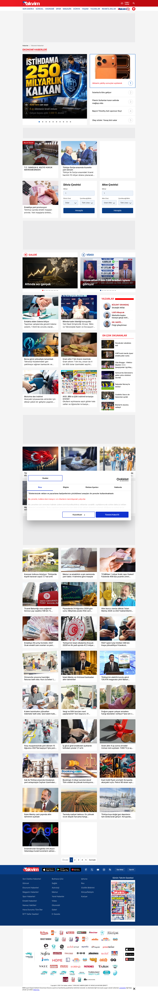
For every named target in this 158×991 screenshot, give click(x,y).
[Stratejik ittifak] (107, 306)
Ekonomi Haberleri (31, 887)
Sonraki (92, 860)
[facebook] (86, 870)
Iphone (84, 879)
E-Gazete (56, 914)
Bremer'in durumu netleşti (122, 406)
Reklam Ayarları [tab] (92, 487)
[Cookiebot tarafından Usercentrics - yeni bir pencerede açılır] (118, 479)
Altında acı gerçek (38, 284)
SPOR (58, 9)
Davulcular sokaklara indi (123, 344)
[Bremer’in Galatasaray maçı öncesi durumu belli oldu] (107, 406)
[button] (25, 274)
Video (54, 901)
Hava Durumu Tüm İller (33, 909)
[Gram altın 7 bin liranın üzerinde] (79, 345)
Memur (55, 892)
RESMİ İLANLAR (109, 9)
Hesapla (79, 210)
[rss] (110, 870)
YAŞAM (85, 9)
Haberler (25, 45)
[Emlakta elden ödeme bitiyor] (40, 307)
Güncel (26, 883)
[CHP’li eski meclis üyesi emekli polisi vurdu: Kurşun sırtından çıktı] (107, 354)
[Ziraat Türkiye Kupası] (133, 9)
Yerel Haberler (58, 896)
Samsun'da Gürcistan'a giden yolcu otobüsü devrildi (124, 375)
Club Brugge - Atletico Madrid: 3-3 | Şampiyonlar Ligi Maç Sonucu (123, 364)
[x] (92, 870)
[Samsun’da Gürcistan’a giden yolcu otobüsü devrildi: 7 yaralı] (107, 375)
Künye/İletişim (87, 892)
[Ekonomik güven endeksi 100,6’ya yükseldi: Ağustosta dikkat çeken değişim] (42, 121)
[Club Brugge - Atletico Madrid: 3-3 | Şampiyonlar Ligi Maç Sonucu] (107, 365)
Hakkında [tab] (118, 487)
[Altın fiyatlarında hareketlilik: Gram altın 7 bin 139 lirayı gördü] (46, 121)
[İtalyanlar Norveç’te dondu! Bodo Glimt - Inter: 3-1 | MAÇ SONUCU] (107, 385)
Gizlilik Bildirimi (87, 887)
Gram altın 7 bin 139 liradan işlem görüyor (106, 282)
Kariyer (84, 896)
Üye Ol (131, 869)
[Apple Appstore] (48, 870)
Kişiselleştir (77, 515)
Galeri (54, 909)
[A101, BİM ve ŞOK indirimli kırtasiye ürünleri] (79, 382)
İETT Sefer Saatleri (31, 914)
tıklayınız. (36, 990)
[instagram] (104, 870)
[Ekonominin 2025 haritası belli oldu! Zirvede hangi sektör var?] (63, 121)
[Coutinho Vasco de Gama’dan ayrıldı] (107, 396)
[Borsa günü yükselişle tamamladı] (40, 345)
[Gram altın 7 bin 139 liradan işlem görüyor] (107, 272)
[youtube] (98, 870)
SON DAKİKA (28, 9)
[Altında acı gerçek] (50, 272)
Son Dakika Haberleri (32, 879)
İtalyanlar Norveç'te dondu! (122, 385)
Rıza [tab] (40, 487)
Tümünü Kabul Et (112, 515)
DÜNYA (76, 9)
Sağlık (54, 883)
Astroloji (55, 887)
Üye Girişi (120, 869)
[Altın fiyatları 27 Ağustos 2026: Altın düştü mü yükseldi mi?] (70, 121)
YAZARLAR (95, 9)
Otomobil (56, 905)
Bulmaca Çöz (57, 879)
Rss (82, 883)
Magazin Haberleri (31, 892)
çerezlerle (122, 988)
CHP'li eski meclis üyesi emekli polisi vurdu (124, 354)
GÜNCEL (39, 9)
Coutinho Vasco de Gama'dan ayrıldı (122, 396)
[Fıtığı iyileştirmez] (107, 323)
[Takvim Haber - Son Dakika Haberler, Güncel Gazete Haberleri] (31, 3)
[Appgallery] (76, 870)
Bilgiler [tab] (66, 487)
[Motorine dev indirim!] (40, 382)
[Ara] (133, 3)
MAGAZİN (67, 9)
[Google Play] (62, 870)
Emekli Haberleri (30, 901)
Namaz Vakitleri (29, 905)
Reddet (45, 478)
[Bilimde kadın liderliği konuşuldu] (79, 307)
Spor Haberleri (29, 896)
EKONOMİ (49, 9)
